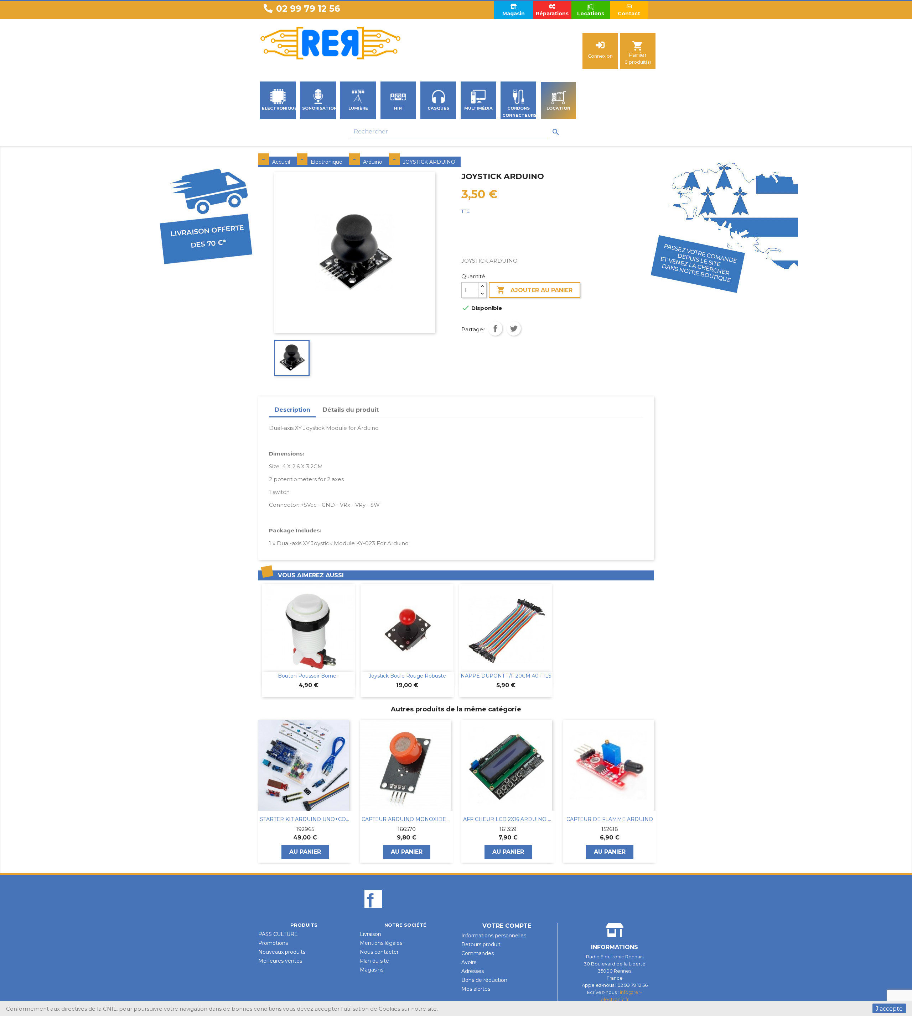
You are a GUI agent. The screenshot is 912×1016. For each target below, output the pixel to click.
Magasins (371, 970)
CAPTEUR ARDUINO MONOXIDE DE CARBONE (305, 819)
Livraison (370, 934)
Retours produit (481, 944)
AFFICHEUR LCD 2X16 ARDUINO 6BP (406, 819)
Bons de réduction (484, 980)
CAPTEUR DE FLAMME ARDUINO (508, 819)
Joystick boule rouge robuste (407, 676)
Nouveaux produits (281, 952)
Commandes (477, 953)
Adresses (472, 971)
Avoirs (468, 962)
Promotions (273, 943)
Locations (590, 13)
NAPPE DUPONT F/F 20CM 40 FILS (506, 676)
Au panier (305, 851)
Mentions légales (381, 943)
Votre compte (506, 925)
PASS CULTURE (278, 934)
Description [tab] (292, 409)
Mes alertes (475, 989)
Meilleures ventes (280, 961)
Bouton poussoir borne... (309, 676)
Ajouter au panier (534, 290)
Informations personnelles (493, 935)
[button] (262, 791)
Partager (495, 328)
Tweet (514, 328)
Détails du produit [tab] (351, 409)
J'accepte (889, 1008)
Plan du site (374, 961)
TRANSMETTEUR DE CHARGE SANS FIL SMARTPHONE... (609, 819)
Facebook (373, 911)
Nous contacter (379, 952)
